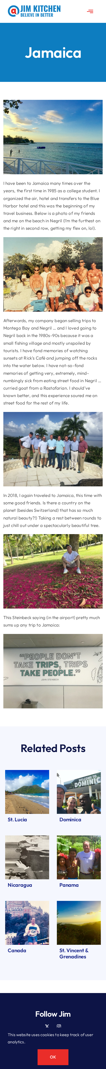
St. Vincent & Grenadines (73, 953)
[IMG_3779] (79, 772)
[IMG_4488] (79, 903)
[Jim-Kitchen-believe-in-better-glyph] (34, 7)
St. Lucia (17, 819)
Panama (69, 885)
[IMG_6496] (27, 772)
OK (53, 1057)
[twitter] (47, 1026)
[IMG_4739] (27, 903)
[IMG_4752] (27, 837)
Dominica (70, 819)
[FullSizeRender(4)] (79, 837)
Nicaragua (20, 885)
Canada (17, 950)
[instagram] (59, 1026)
